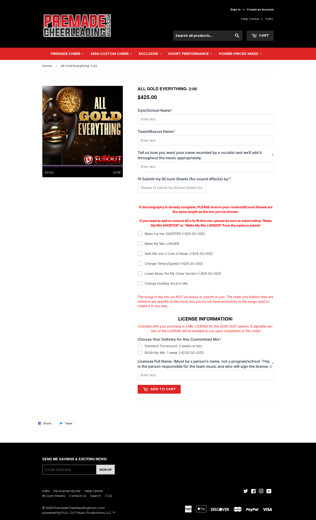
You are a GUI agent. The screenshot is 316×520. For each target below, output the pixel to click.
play (82, 125)
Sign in (235, 9)
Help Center (250, 19)
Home (47, 66)
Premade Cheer (66, 54)
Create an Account (260, 9)
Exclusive (149, 54)
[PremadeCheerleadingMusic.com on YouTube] (268, 492)
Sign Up (105, 469)
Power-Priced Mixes (239, 54)
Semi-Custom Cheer (110, 54)
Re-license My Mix (67, 491)
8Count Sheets (53, 496)
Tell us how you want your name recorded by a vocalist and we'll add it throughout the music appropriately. (206, 155)
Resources (251, 26)
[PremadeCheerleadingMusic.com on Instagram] (261, 492)
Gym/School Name (155, 110)
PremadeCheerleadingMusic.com (79, 508)
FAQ (255, 38)
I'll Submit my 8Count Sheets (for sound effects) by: (184, 179)
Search (95, 496)
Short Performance (189, 54)
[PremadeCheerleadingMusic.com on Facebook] (253, 492)
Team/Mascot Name (156, 131)
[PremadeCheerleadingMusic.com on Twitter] (245, 492)
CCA (108, 496)
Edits (269, 19)
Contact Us (250, 32)
